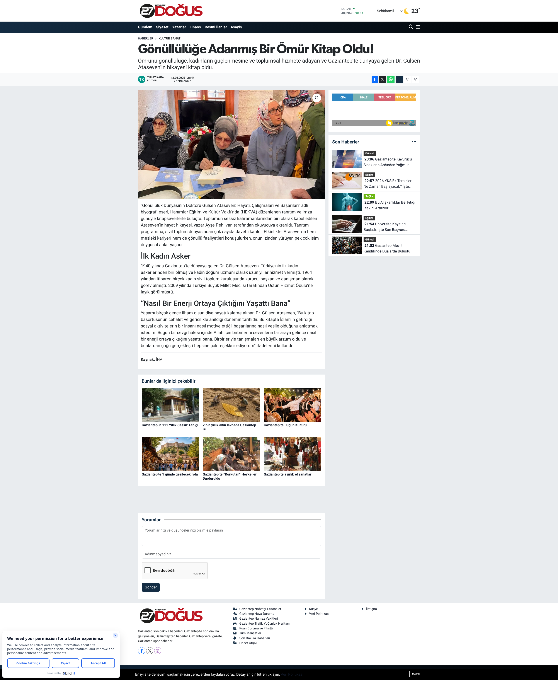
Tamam (416, 673)
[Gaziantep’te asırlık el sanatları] (292, 454)
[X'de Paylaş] (382, 79)
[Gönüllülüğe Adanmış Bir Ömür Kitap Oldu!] (231, 144)
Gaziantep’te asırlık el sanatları (288, 474)
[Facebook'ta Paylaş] (375, 79)
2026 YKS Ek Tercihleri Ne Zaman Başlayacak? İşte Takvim (388, 184)
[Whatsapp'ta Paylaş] (391, 79)
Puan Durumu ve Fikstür (256, 628)
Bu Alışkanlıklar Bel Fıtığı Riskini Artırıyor (389, 205)
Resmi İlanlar (216, 27)
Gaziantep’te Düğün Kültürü (285, 425)
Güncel (369, 153)
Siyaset (162, 27)
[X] (149, 650)
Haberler (145, 38)
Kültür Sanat (169, 38)
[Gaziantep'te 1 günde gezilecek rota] (170, 454)
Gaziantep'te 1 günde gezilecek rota (170, 474)
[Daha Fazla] (399, 79)
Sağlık (369, 196)
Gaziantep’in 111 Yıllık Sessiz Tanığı (170, 425)
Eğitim (369, 174)
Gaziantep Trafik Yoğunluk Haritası (264, 623)
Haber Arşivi (248, 643)
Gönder (151, 587)
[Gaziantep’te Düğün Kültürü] (292, 404)
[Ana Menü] (417, 27)
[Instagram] (157, 650)
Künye (313, 609)
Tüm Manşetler (250, 633)
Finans (195, 27)
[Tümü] (414, 142)
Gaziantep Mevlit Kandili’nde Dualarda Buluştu (387, 248)
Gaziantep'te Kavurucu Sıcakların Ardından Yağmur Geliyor (388, 162)
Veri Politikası (319, 614)
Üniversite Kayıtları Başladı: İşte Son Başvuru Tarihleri (385, 227)
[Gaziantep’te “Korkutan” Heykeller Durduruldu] (231, 454)
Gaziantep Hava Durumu (256, 614)
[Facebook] (141, 650)
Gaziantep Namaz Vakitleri (258, 618)
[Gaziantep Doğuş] (171, 11)
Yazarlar (179, 27)
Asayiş (236, 27)
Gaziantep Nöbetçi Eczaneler (260, 609)
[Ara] (411, 27)
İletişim (371, 609)
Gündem (145, 27)
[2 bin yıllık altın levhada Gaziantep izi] (231, 404)
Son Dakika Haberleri (254, 638)
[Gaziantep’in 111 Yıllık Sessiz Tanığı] (170, 404)
